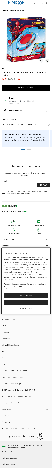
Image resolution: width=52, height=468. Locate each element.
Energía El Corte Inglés (11, 403)
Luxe (4, 364)
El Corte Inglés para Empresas (14, 370)
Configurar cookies (26, 308)
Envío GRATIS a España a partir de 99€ (23, 134)
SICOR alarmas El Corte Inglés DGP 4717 (18, 390)
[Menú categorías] (4, 3)
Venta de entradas (9, 319)
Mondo (5, 69)
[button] (26, 239)
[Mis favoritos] (42, 3)
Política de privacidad (9, 458)
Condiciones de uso (8, 452)
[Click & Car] (10, 206)
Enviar (43, 185)
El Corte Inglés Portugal (11, 383)
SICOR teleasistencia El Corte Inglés (16, 396)
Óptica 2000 (7, 415)
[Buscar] (34, 3)
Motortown (6, 422)
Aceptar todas (26, 296)
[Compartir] (41, 60)
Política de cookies (11, 289)
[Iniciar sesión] (38, 3)
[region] (26, 280)
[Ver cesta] (47, 3)
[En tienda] (46, 101)
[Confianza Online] (40, 436)
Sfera (4, 325)
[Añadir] (47, 60)
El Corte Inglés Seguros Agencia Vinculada (19, 428)
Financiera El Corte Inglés (12, 377)
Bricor (4, 351)
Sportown (6, 358)
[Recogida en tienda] (14, 211)
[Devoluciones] (46, 110)
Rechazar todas (26, 302)
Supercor (5, 332)
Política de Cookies (8, 464)
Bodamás (6, 338)
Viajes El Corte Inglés (10, 345)
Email (4, 181)
